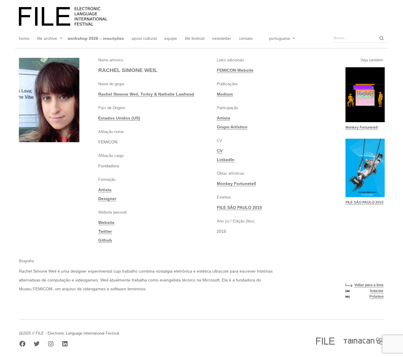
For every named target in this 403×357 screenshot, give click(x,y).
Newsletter (221, 38)
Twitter (105, 231)
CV (219, 150)
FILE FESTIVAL (194, 38)
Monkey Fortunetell (236, 183)
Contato (246, 38)
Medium (225, 94)
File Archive (47, 38)
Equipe (170, 38)
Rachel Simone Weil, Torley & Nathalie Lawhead (146, 94)
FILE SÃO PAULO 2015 (239, 207)
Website (106, 222)
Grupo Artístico (232, 127)
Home (24, 38)
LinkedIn (226, 159)
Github (105, 240)
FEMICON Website (235, 70)
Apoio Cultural (144, 38)
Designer (107, 198)
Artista (105, 189)
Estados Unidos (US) (119, 118)
